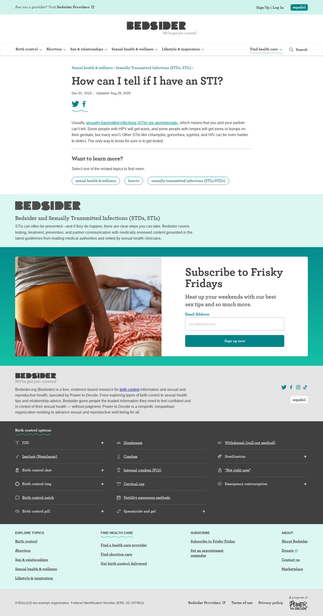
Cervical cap (134, 484)
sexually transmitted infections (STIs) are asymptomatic (132, 123)
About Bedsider (295, 541)
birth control (129, 390)
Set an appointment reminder (207, 553)
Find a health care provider (124, 545)
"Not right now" (238, 470)
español (299, 7)
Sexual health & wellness (92, 67)
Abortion (23, 550)
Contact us (291, 559)
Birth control (26, 541)
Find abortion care (116, 554)
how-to (133, 180)
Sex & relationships (31, 559)
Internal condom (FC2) (142, 470)
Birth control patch (38, 497)
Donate (288, 550)
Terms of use (242, 603)
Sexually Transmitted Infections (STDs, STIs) (153, 67)
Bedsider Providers (73, 7)
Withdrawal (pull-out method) (250, 442)
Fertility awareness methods (147, 497)
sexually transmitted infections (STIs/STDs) (188, 180)
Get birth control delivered (124, 563)
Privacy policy (270, 603)
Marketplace (292, 569)
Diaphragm (133, 442)
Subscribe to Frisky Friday (213, 541)
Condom (130, 456)
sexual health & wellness (95, 180)
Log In (278, 7)
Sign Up (263, 7)
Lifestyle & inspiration (34, 578)
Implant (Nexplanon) (39, 456)
